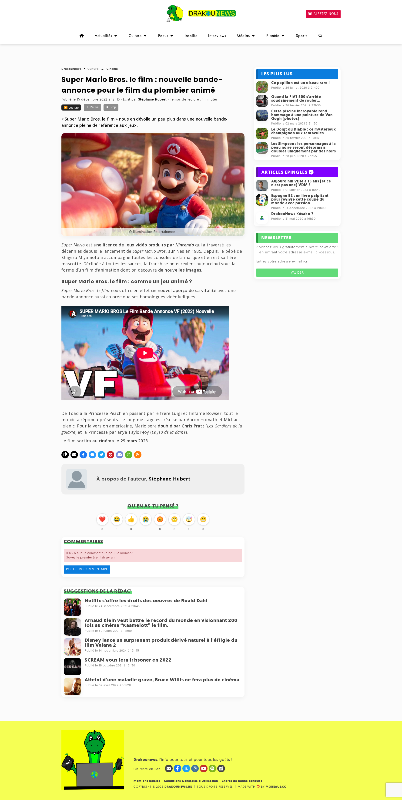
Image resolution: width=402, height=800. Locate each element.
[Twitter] (101, 454)
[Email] (74, 454)
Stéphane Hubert (169, 479)
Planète (272, 36)
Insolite (191, 36)
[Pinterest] (110, 454)
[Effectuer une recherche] (320, 36)
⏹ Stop (111, 107)
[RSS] (137, 454)
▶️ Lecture (71, 107)
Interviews (217, 36)
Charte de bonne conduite (242, 781)
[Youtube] (204, 768)
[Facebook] (83, 454)
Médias (243, 36)
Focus (163, 36)
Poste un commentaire (87, 569)
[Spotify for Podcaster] (212, 768)
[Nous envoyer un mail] (169, 768)
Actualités (103, 36)
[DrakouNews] (201, 21)
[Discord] (119, 454)
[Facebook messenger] (92, 454)
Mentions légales (147, 781)
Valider (297, 272)
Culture (135, 36)
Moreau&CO (276, 786)
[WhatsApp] (128, 454)
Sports (301, 36)
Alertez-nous (326, 14)
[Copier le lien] (65, 454)
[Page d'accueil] (81, 36)
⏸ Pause (92, 107)
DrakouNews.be (178, 786)
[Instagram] (195, 768)
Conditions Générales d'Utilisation (191, 781)
